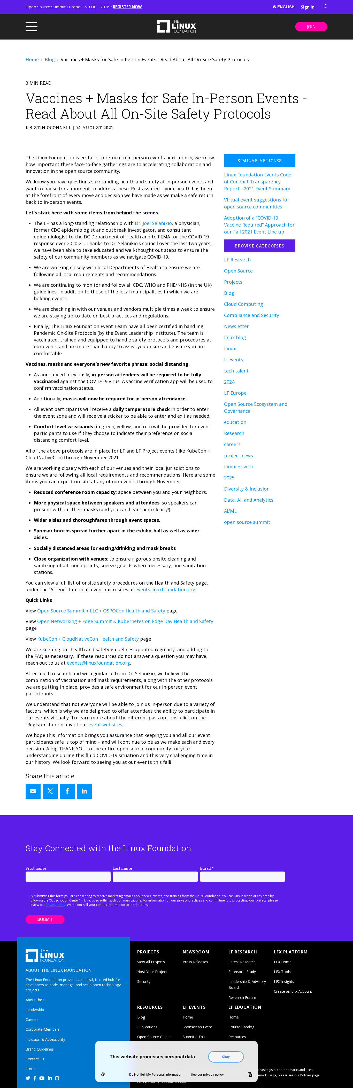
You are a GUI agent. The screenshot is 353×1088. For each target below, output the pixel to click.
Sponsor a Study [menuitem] (242, 971)
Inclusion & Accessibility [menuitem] (45, 1039)
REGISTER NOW (127, 6)
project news (238, 455)
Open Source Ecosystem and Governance (255, 407)
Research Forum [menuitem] (242, 997)
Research (234, 433)
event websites (105, 724)
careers (232, 444)
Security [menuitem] (143, 981)
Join (311, 26)
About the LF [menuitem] (36, 999)
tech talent (236, 371)
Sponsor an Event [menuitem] (197, 1026)
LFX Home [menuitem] (282, 961)
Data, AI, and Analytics (248, 500)
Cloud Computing (243, 304)
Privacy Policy (55, 905)
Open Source (238, 271)
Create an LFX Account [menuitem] (293, 991)
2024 (229, 382)
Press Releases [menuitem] (195, 961)
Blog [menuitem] (141, 1017)
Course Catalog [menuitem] (241, 1026)
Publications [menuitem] (147, 1026)
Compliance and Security (251, 315)
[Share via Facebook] (67, 791)
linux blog (235, 337)
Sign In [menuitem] (307, 7)
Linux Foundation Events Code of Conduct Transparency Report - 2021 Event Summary (257, 182)
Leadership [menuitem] (35, 1009)
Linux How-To (239, 466)
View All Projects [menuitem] (151, 961)
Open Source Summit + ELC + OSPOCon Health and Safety (101, 611)
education (235, 422)
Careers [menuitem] (32, 1019)
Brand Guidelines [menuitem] (40, 1049)
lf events (233, 359)
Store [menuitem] (30, 1068)
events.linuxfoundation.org (165, 589)
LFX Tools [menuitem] (282, 971)
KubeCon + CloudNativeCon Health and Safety (88, 639)
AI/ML (230, 511)
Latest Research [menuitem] (242, 961)
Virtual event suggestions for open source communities (256, 203)
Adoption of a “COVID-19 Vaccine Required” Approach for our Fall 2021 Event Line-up (259, 225)
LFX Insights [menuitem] (284, 981)
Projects (233, 282)
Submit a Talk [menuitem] (194, 1036)
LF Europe (235, 393)
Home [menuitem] (188, 1017)
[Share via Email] (33, 791)
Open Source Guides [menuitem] (154, 1036)
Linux (230, 348)
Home (32, 59)
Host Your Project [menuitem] (152, 971)
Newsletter (236, 326)
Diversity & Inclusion (247, 489)
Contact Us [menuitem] (35, 1058)
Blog (50, 59)
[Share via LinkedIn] (84, 791)
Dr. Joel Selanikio (153, 223)
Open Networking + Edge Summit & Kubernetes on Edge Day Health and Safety (125, 621)
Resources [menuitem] (237, 1036)
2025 (229, 478)
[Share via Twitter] (50, 791)
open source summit (247, 522)
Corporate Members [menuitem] (43, 1029)
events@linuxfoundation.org (98, 663)
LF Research (237, 260)
